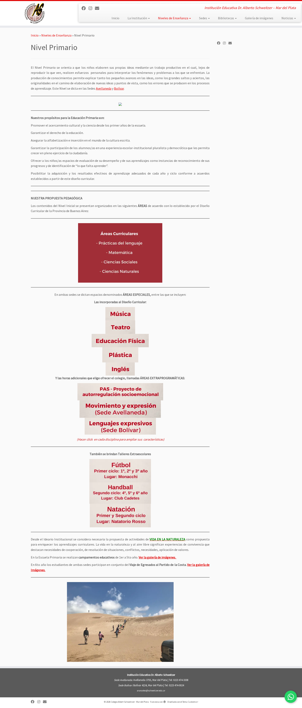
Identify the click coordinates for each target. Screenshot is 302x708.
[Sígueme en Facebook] (85, 8)
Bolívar (119, 88)
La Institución (138, 18)
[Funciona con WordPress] (164, 701)
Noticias (287, 18)
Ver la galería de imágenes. (157, 557)
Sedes (203, 18)
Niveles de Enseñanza (173, 18)
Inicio (115, 18)
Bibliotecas (226, 18)
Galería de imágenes (259, 18)
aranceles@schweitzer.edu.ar (151, 690)
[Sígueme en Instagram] (92, 8)
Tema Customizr (190, 701)
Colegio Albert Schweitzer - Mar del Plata (130, 701)
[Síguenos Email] (98, 8)
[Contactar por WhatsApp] (291, 697)
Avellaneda (103, 88)
